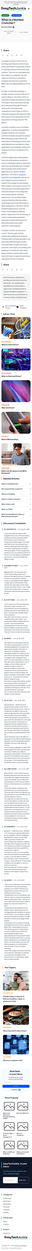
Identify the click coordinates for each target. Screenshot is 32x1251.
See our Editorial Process (10, 307)
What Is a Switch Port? (10, 345)
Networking (6, 342)
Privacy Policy (5, 1248)
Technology (8, 993)
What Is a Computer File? (13, 1060)
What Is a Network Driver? (11, 376)
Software (7, 1057)
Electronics (7, 1201)
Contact (6, 1224)
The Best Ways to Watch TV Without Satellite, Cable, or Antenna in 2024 (14, 998)
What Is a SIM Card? (23, 1113)
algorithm (17, 177)
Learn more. (16, 4)
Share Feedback (23, 307)
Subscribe (16, 1086)
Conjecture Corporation (20, 1245)
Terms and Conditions (15, 1248)
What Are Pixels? (8, 408)
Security (4, 436)
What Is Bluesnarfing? (9, 439)
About (5, 1221)
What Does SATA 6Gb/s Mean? (15, 1031)
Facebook (6, 1233)
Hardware (5, 405)
